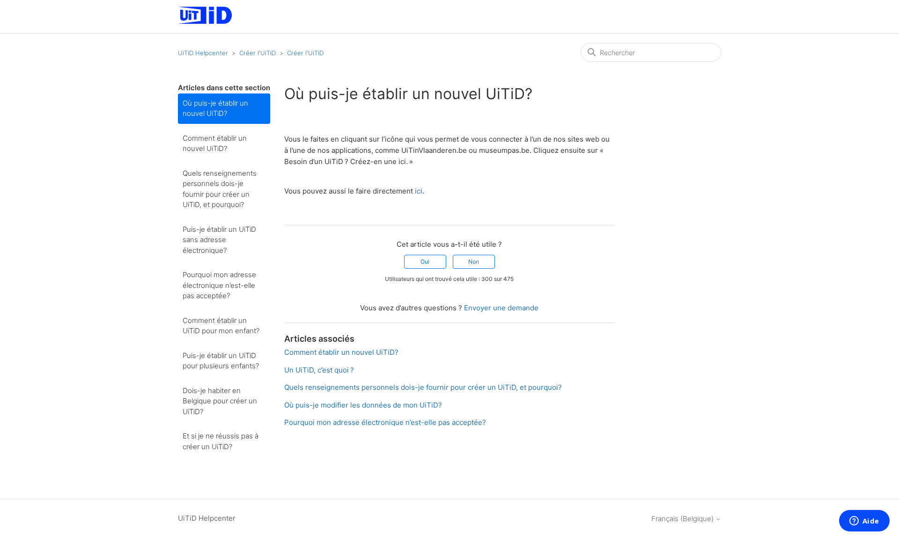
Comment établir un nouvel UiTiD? (215, 143)
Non (473, 261)
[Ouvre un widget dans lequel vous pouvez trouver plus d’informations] (864, 521)
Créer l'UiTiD (257, 53)
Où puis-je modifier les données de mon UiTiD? (363, 405)
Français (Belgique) (683, 519)
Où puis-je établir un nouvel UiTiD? (215, 108)
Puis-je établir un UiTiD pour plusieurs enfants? (221, 361)
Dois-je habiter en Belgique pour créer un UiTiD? (220, 401)
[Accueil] (205, 21)
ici (418, 191)
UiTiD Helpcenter (203, 53)
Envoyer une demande (501, 307)
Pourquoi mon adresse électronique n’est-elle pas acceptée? (219, 285)
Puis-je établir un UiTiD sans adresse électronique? (219, 240)
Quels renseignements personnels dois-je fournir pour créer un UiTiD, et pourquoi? (220, 189)
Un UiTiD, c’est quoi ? (319, 370)
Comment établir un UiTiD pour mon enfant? (221, 326)
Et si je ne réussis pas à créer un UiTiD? (220, 441)
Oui (424, 261)
